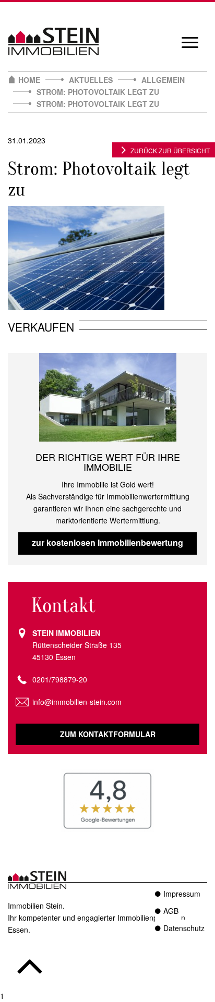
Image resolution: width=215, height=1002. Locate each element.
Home (29, 80)
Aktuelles (91, 80)
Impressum (181, 893)
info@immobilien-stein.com (77, 701)
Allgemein (163, 80)
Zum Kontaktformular (108, 734)
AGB (170, 911)
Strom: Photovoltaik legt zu (98, 92)
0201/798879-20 (59, 679)
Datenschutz (184, 928)
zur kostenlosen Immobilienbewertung (107, 542)
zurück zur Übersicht (170, 150)
